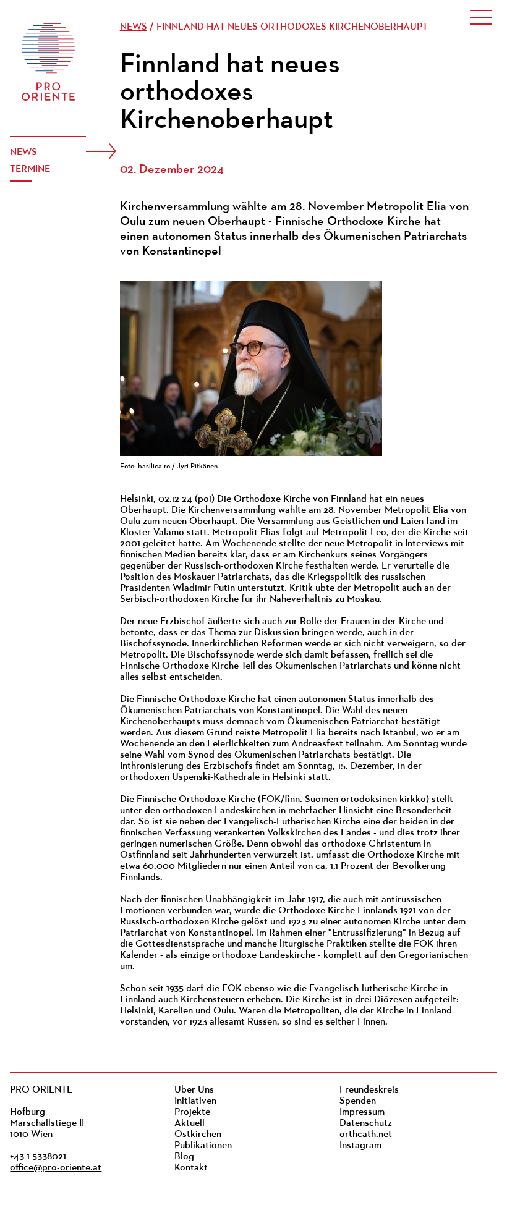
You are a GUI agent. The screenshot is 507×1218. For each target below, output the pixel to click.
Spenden (357, 1101)
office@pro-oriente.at (55, 1168)
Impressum (362, 1112)
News (23, 153)
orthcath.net (365, 1135)
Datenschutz (365, 1123)
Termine (30, 169)
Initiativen (195, 1101)
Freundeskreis (369, 1090)
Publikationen (203, 1146)
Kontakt (191, 1168)
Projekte (192, 1112)
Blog (184, 1157)
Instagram (360, 1146)
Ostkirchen (197, 1135)
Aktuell (189, 1123)
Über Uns (194, 1090)
